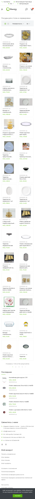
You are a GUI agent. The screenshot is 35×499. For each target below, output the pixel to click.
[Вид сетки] (5, 24)
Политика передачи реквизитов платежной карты (16, 478)
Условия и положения (9, 468)
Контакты (6, 2)
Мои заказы (5, 457)
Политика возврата (8, 471)
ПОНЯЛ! (17, 496)
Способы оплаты (7, 488)
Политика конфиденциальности (12, 474)
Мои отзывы (5, 460)
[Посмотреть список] (8, 24)
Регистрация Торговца (23, 2)
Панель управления (8, 454)
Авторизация (24, 3)
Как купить (5, 485)
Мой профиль (6, 463)
